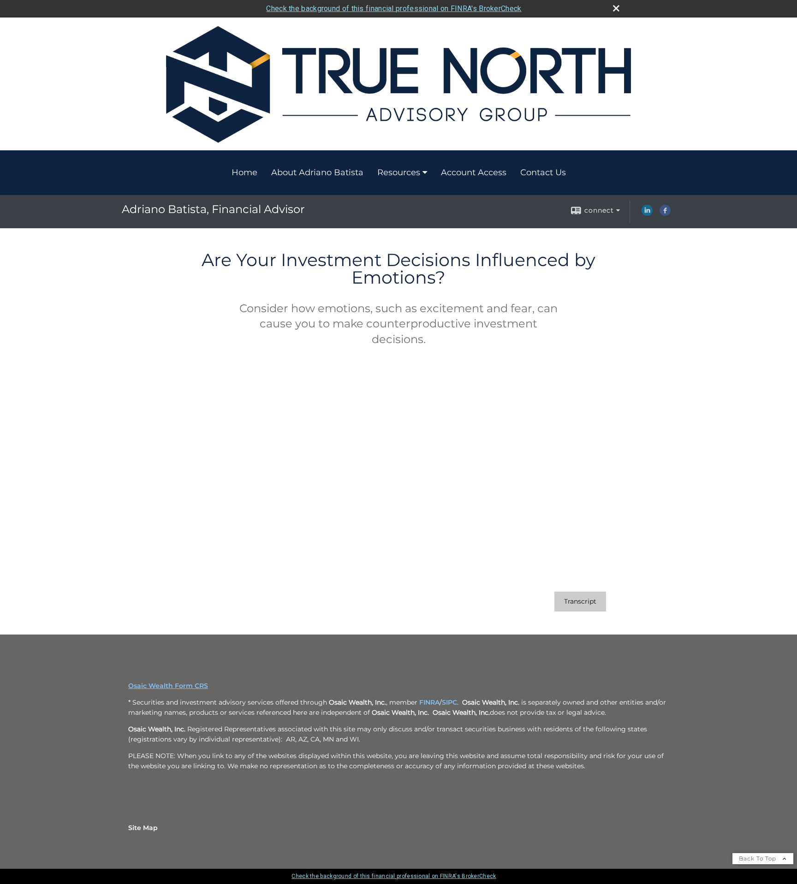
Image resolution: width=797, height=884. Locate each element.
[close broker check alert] (616, 8)
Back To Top (758, 858)
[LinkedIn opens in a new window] (647, 213)
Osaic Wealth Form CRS (168, 686)
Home (244, 172)
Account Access (473, 172)
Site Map (143, 828)
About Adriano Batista (317, 172)
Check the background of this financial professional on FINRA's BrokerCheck (393, 8)
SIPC (449, 702)
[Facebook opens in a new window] (665, 213)
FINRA (429, 702)
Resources (398, 172)
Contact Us (543, 172)
